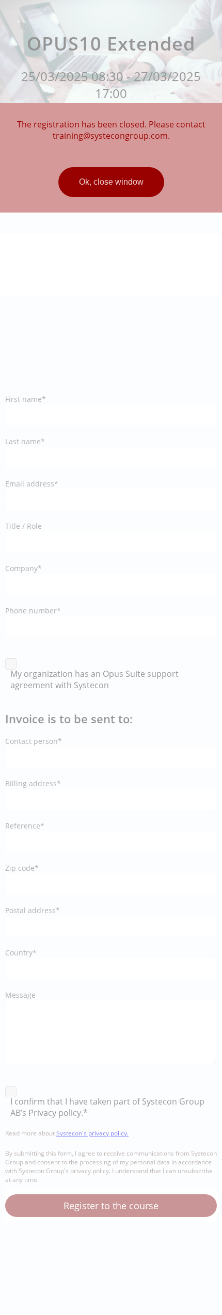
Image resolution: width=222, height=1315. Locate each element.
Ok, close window (111, 181)
